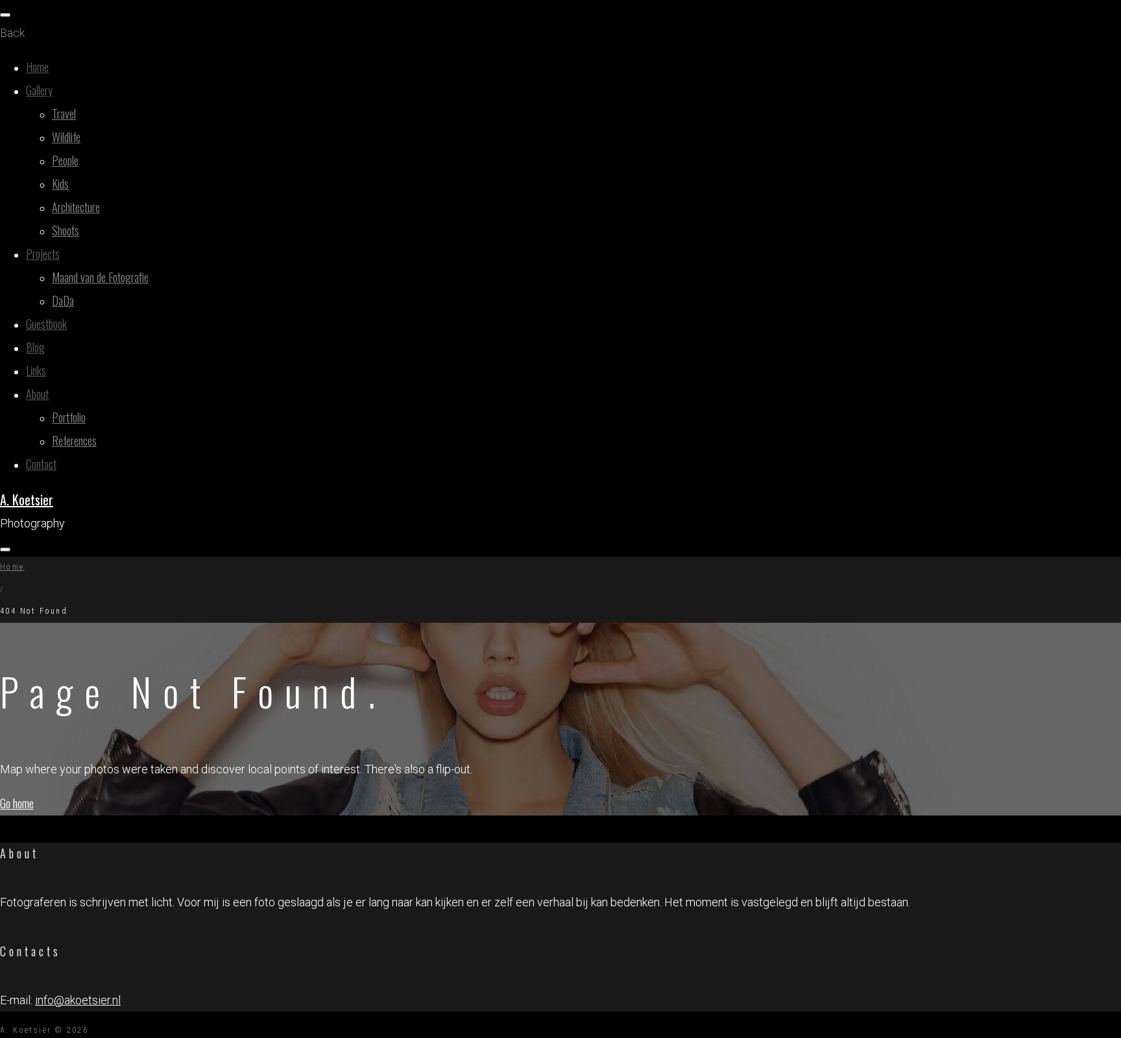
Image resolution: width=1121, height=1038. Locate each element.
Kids (60, 183)
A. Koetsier (26, 499)
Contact (41, 463)
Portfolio (69, 417)
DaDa (63, 300)
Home (37, 66)
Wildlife (66, 136)
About (37, 393)
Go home (17, 803)
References (74, 440)
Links (36, 370)
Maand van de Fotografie (100, 277)
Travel (64, 113)
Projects (43, 253)
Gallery (39, 90)
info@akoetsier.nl (78, 1000)
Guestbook (46, 323)
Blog (35, 347)
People (65, 160)
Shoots (65, 230)
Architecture (76, 207)
